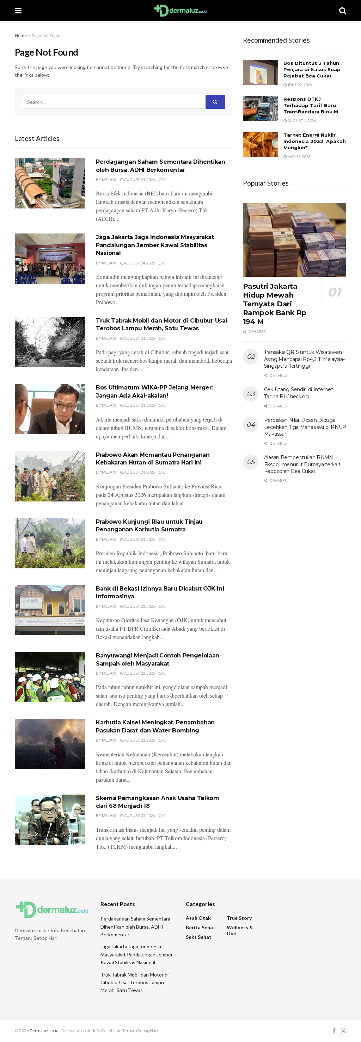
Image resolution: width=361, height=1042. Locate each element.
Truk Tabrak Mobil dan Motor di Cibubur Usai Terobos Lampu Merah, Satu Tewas (134, 982)
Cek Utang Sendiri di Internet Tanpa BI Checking (298, 393)
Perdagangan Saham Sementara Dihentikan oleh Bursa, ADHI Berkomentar (135, 926)
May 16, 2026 (298, 156)
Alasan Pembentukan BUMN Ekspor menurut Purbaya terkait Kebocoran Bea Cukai (302, 464)
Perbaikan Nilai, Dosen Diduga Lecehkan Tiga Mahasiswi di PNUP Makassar (305, 427)
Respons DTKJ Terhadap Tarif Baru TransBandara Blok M (310, 105)
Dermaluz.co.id (44, 1030)
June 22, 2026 (299, 84)
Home (21, 35)
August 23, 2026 (139, 606)
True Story (239, 918)
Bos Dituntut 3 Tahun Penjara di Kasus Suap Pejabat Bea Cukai (312, 69)
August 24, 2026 (139, 179)
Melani (109, 179)
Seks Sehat (199, 937)
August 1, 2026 (301, 120)
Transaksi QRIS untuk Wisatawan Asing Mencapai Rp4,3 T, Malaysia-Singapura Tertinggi (304, 359)
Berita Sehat (200, 927)
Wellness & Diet (240, 930)
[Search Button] (215, 102)
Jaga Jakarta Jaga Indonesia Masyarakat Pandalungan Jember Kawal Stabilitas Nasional (155, 245)
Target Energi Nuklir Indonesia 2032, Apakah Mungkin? (314, 141)
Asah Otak (198, 918)
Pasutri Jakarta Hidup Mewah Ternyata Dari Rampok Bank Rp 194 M (274, 304)
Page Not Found (47, 35)
